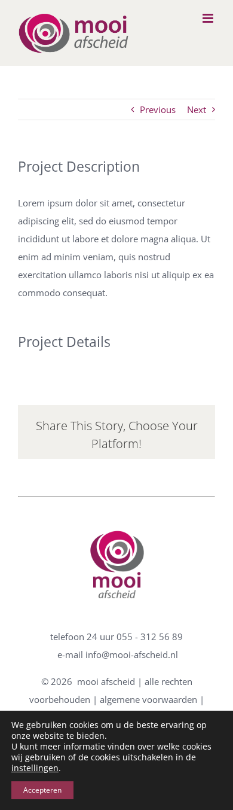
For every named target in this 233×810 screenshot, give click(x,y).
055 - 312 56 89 (149, 636)
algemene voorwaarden (148, 699)
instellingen (35, 768)
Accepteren (42, 790)
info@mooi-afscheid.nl (131, 654)
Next (196, 109)
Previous (158, 109)
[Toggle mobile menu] (209, 18)
